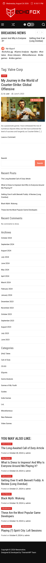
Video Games (6, 423)
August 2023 (6, 327)
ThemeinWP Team (29, 552)
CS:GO (4, 76)
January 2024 (6, 295)
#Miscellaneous (29, 55)
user (7, 94)
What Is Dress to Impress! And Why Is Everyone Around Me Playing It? (22, 464)
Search (4, 158)
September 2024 (7, 244)
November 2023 (7, 308)
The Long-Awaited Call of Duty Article (15, 179)
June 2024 (5, 263)
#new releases (14, 55)
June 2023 (5, 340)
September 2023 (7, 321)
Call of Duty (5, 360)
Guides (4, 392)
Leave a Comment (8, 137)
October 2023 (6, 314)
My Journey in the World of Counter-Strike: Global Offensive (19, 84)
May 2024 (5, 270)
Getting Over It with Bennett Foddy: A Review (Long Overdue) (22, 482)
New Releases (6, 417)
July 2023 (5, 333)
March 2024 (6, 282)
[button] (42, 32)
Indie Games (6, 398)
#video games (15, 58)
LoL (2, 404)
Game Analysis (7, 379)
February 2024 (7, 289)
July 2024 (5, 257)
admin (28, 453)
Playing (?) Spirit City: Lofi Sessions (21, 530)
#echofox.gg (7, 52)
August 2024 (6, 251)
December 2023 (7, 301)
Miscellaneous (7, 411)
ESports (4, 373)
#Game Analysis (21, 52)
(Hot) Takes (5, 354)
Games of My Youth (9, 385)
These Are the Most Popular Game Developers (19, 210)
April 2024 (5, 276)
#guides (34, 52)
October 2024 (6, 238)
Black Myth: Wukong (9, 204)
